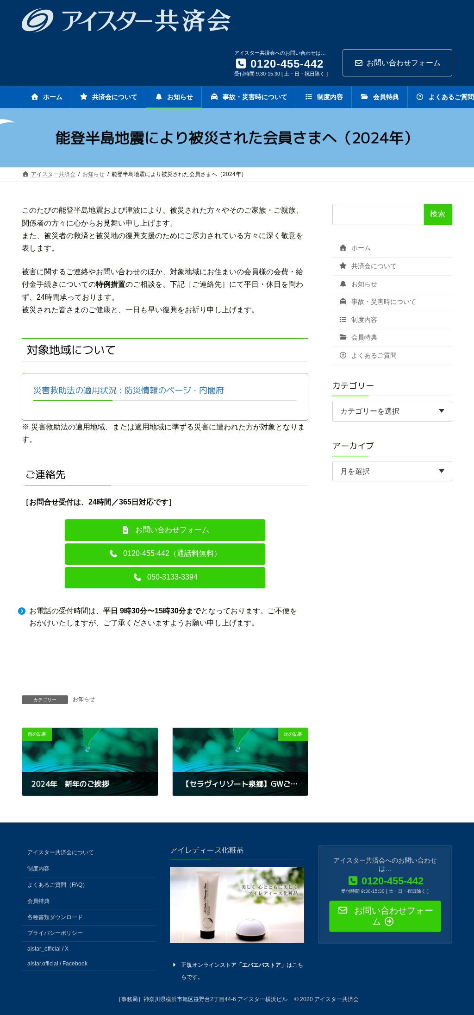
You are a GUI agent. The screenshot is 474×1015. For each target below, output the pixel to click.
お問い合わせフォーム (404, 63)
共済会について (373, 266)
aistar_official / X (48, 949)
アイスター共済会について (60, 852)
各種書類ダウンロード (55, 917)
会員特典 (363, 337)
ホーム (360, 248)
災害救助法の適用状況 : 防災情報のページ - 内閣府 (128, 390)
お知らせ (84, 699)
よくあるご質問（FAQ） (57, 885)
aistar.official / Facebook (57, 963)
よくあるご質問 (373, 355)
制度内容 (363, 319)
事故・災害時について (382, 302)
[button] (165, 530)
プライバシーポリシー (55, 933)
